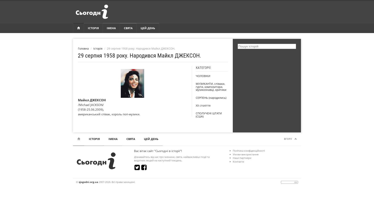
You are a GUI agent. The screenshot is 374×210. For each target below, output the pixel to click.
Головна (83, 48)
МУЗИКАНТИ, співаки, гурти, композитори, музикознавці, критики (211, 87)
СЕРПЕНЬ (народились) (211, 98)
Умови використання (245, 154)
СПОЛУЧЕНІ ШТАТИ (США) (209, 114)
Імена (111, 28)
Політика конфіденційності (249, 150)
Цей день (148, 28)
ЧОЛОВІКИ (203, 76)
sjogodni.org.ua (88, 182)
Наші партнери (242, 158)
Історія (93, 28)
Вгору (288, 139)
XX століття (203, 105)
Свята (128, 28)
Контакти (238, 161)
